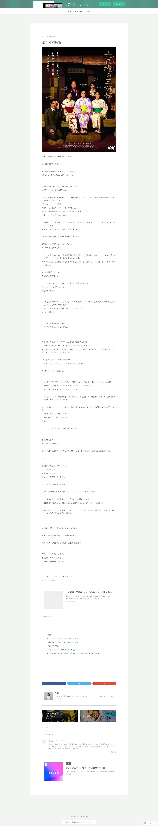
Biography (78, 11)
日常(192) (50, 616)
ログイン (119, 4)
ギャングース (55, 649)
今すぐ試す (105, 4)
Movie (88, 11)
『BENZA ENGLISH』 (74, 642)
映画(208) (44, 616)
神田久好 (50, 741)
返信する (113, 752)
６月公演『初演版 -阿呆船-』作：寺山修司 (63, 638)
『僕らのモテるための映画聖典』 (60, 653)
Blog (69, 11)
